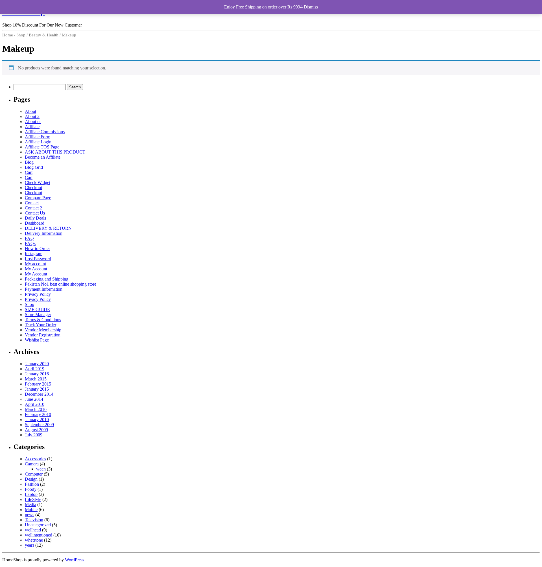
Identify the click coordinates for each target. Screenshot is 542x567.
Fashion (32, 484)
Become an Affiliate (42, 157)
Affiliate (32, 126)
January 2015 (37, 389)
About (30, 111)
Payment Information (43, 289)
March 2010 (36, 409)
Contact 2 (33, 207)
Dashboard (34, 223)
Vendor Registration (42, 334)
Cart (28, 172)
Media (30, 504)
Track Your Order (40, 324)
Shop (20, 35)
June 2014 (34, 399)
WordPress (74, 559)
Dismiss (311, 7)
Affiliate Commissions (45, 131)
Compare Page (38, 197)
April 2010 (34, 404)
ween (41, 469)
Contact (32, 202)
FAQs (30, 243)
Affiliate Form (37, 136)
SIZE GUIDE (37, 309)
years (29, 545)
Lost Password (38, 258)
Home (7, 35)
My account (35, 263)
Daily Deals (35, 218)
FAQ (29, 238)
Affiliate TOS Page (42, 147)
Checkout (33, 187)
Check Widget (37, 182)
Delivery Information (43, 233)
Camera (32, 463)
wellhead (33, 529)
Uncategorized (38, 524)
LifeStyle (33, 499)
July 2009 (33, 434)
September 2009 (39, 424)
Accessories (35, 458)
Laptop (31, 494)
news (29, 514)
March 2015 (36, 378)
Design (31, 479)
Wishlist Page (37, 340)
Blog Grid (34, 167)
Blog (29, 162)
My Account (36, 268)
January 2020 (37, 363)
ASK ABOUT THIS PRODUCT (55, 152)
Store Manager (38, 314)
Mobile (31, 509)
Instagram (33, 253)
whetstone (34, 540)
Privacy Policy (38, 294)
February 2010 (38, 414)
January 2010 (37, 419)
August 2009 (36, 429)
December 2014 (39, 394)
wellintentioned (38, 535)
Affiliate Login (38, 141)
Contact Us (35, 213)
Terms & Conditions (43, 319)
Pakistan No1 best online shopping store (60, 284)
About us (33, 121)
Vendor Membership (43, 329)
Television (34, 519)
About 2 (32, 116)
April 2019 (34, 368)
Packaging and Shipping (46, 279)
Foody (30, 489)
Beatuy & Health (43, 35)
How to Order (37, 248)
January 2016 (37, 373)
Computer (34, 474)
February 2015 (38, 384)
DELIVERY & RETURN (48, 228)
